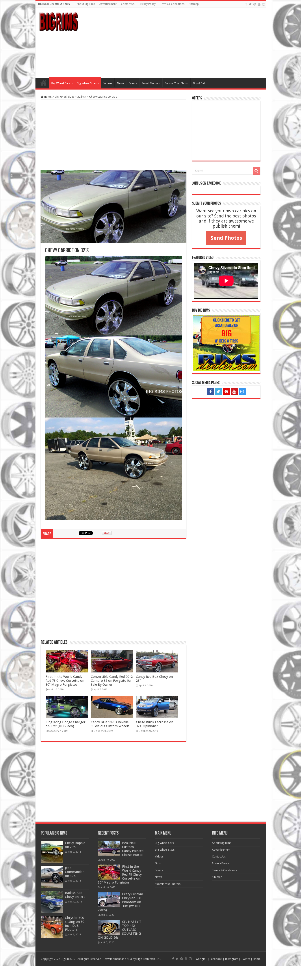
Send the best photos (235, 216)
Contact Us (127, 4)
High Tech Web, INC (148, 958)
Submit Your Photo (176, 83)
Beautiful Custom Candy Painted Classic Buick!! (132, 849)
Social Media (150, 83)
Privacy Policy (147, 4)
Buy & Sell (199, 83)
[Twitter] (250, 4)
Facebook (216, 958)
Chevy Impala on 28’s (75, 845)
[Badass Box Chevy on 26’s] (52, 902)
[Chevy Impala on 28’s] (52, 852)
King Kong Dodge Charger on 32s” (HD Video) (65, 724)
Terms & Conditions (172, 4)
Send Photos (226, 238)
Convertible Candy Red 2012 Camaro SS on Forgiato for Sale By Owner (112, 681)
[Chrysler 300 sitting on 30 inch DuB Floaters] (52, 927)
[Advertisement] (182, 43)
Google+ (201, 958)
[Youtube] (259, 4)
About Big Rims (86, 4)
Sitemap (194, 4)
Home (43, 82)
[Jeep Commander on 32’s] (52, 877)
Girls (158, 863)
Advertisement (108, 4)
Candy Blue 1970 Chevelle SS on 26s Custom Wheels (110, 724)
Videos (108, 83)
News (120, 83)
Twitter (245, 958)
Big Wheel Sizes (87, 83)
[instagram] (263, 4)
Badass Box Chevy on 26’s (75, 895)
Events (133, 83)
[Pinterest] (254, 4)
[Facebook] (246, 4)
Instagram (231, 958)
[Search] (256, 171)
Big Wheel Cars (60, 83)
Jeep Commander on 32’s (74, 872)
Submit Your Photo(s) (168, 884)
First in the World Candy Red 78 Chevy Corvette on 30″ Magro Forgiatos (65, 681)
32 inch (81, 96)
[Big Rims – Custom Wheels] (58, 21)
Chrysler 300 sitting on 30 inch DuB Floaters (74, 924)
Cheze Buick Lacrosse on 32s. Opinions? (154, 724)
